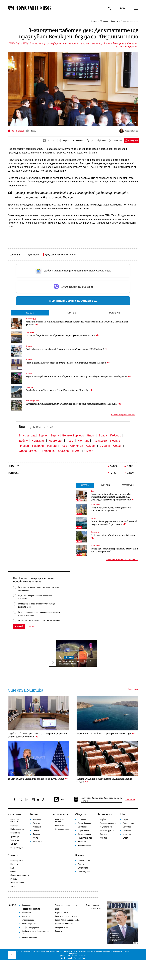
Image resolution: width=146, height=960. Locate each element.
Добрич (24, 440)
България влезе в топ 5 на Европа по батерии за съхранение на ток (61, 335)
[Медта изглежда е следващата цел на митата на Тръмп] (107, 758)
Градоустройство (85, 838)
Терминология (84, 860)
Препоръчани (114, 313)
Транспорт (14, 836)
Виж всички (133, 689)
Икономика (15, 814)
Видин (91, 435)
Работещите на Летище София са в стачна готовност (75, 662)
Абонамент (26, 912)
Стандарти (59, 825)
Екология (82, 841)
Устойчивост (60, 814)
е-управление (106, 827)
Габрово (115, 435)
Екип (57, 909)
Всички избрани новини (123, 414)
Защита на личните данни (66, 905)
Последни (30, 313)
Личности (127, 830)
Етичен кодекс (28, 920)
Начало (94, 21)
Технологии (105, 814)
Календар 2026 (16, 860)
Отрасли (36, 823)
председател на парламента (60, 254)
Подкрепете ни (61, 927)
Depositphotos (79, 958)
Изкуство (127, 834)
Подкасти (14, 864)
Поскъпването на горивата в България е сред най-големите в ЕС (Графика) (65, 349)
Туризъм (13, 844)
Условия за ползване (64, 924)
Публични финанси (14, 820)
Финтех (103, 838)
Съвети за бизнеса (59, 820)
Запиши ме (130, 800)
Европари (14, 825)
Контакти (26, 916)
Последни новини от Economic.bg (122, 559)
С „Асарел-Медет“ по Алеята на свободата (113, 535)
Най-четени (71, 313)
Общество (104, 21)
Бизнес (34, 814)
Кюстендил (56, 440)
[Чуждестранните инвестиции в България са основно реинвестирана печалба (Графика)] (16, 405)
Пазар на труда (16, 847)
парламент (33, 254)
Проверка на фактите (31, 909)
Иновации (37, 827)
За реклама (27, 905)
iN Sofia (13, 879)
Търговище (47, 450)
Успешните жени (17, 882)
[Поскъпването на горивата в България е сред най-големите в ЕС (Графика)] (16, 351)
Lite (122, 814)
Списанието (83, 868)
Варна (55, 435)
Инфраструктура (17, 829)
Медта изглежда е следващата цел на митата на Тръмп (104, 780)
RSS (62, 799)
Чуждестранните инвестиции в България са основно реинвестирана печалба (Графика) (72, 404)
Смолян (105, 445)
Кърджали (38, 440)
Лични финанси (84, 823)
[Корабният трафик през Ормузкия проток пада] (107, 713)
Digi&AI (103, 819)
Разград (52, 445)
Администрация (84, 845)
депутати (15, 254)
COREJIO (13, 871)
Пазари (36, 830)
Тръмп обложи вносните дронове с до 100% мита (36, 778)
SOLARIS (13, 886)
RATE (12, 868)
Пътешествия (128, 823)
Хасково (63, 450)
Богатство (127, 827)
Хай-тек (103, 834)
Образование (83, 830)
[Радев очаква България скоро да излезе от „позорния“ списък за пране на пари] (16, 364)
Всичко (79, 855)
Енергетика (15, 833)
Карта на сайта (61, 912)
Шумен (76, 450)
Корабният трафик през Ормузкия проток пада (104, 733)
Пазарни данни (84, 871)
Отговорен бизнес (62, 829)
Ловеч (70, 440)
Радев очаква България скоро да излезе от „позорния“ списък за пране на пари (66, 363)
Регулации (37, 841)
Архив (31, 626)
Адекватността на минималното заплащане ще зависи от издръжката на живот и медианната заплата (77, 323)
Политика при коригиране (66, 916)
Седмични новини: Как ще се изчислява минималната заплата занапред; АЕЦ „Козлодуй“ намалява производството (111, 497)
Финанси (36, 834)
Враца (103, 435)
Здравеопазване (85, 834)
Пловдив (38, 445)
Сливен (91, 445)
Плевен (24, 445)
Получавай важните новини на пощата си (101, 798)
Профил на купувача (30, 927)
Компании (37, 819)
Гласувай (19, 626)
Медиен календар (29, 937)
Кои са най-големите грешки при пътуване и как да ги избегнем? (114, 550)
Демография (83, 827)
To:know (81, 864)
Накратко (69, 657)
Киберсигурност (107, 830)
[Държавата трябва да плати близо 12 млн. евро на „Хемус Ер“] (16, 392)
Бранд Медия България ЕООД (67, 920)
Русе (64, 445)
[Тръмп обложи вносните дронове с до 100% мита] (38, 758)
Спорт (125, 838)
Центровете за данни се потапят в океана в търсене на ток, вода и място (114, 523)
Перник (115, 440)
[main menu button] (136, 8)
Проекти (13, 855)
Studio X (82, 956)
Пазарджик (100, 440)
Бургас (43, 435)
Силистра (76, 445)
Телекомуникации (108, 823)
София (117, 445)
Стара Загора (28, 450)
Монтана (83, 440)
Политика (114, 21)
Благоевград (27, 435)
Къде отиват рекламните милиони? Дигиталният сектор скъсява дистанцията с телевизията (76, 376)
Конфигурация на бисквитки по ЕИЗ (35, 932)
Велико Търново (73, 435)
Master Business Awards (20, 875)
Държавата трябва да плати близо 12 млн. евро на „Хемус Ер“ (58, 390)
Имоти (35, 838)
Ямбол (88, 450)
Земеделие (15, 840)
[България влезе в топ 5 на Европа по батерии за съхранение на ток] (16, 337)
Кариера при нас (29, 924)
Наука (125, 819)
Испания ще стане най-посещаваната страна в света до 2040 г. (111, 509)
